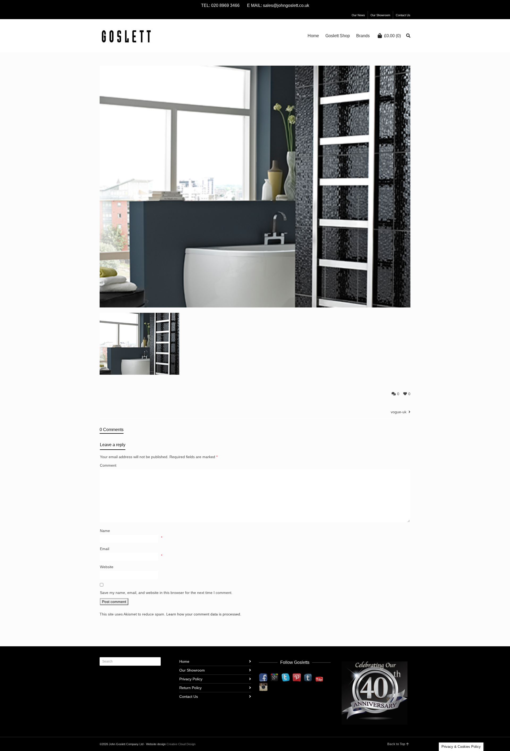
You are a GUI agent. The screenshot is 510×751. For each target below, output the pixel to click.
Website (106, 567)
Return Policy (190, 688)
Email (104, 549)
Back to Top (396, 744)
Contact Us (403, 15)
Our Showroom (380, 15)
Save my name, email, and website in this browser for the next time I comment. (166, 592)
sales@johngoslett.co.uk (286, 5)
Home (184, 661)
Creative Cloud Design (181, 744)
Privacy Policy (190, 679)
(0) (392, 35)
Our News (358, 15)
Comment (108, 465)
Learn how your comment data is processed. (203, 614)
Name (105, 531)
